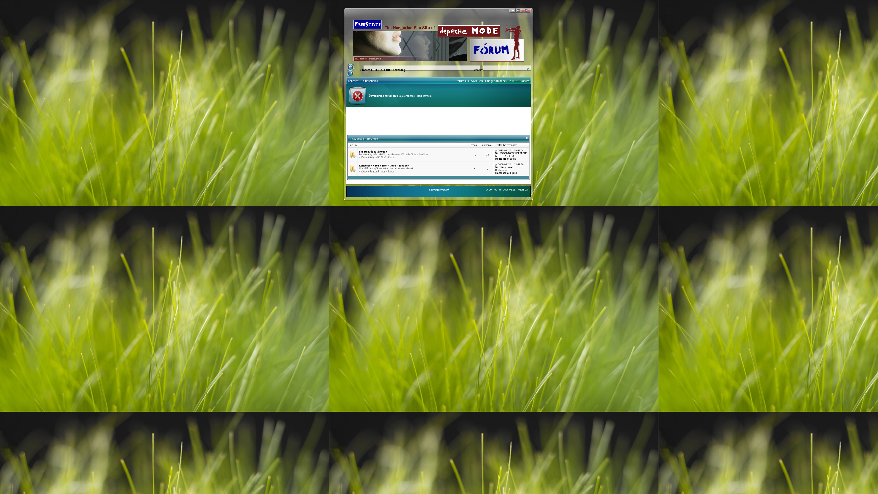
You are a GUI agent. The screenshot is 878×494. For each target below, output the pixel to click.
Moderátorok (387, 157)
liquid (513, 173)
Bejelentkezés (407, 95)
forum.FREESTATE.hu (376, 70)
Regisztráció (424, 95)
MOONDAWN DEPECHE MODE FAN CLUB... (511, 154)
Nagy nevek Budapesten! (504, 169)
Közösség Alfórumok (365, 139)
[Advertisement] (438, 118)
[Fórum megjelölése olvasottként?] (352, 154)
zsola (513, 158)
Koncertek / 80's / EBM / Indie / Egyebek (384, 165)
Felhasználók (369, 81)
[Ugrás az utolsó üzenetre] (496, 150)
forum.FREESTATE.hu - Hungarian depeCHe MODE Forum (493, 81)
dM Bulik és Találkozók (373, 151)
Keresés (353, 81)
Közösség (399, 70)
